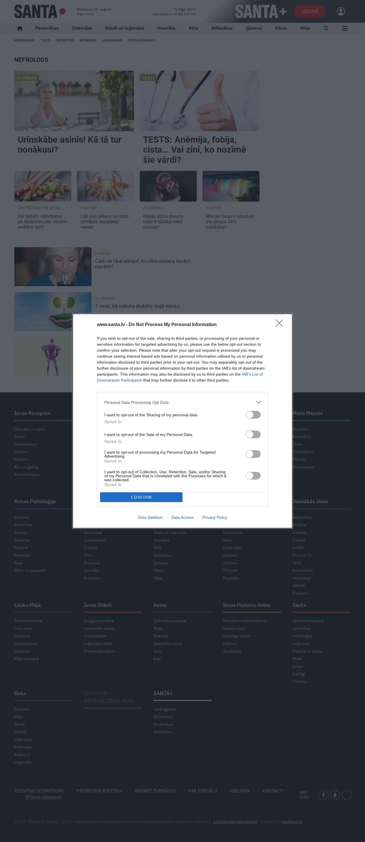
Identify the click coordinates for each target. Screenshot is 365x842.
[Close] (281, 324)
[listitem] (182, 402)
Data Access (182, 517)
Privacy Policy (214, 517)
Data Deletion (150, 517)
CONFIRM (141, 497)
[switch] (253, 415)
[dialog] (182, 421)
